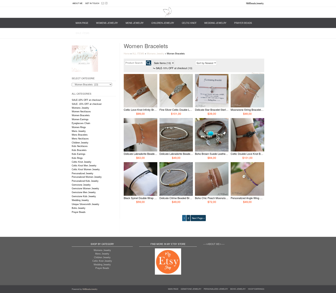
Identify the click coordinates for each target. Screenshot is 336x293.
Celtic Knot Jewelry (81, 162)
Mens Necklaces (80, 138)
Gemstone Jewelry (81, 184)
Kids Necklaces (80, 146)
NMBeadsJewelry (89, 289)
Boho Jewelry (78, 208)
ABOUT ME (77, 3)
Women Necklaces (81, 111)
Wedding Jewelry (215, 22)
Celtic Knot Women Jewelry (86, 169)
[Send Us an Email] (102, 3)
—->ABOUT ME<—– (214, 244)
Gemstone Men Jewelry (84, 192)
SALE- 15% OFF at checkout (87, 104)
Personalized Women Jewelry (87, 177)
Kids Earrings (78, 154)
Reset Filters (259, 73)
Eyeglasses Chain (81, 123)
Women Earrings (80, 119)
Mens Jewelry (135, 22)
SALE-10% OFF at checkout (86, 100)
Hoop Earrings (256, 289)
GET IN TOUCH (92, 3)
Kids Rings (77, 158)
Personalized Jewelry (82, 173)
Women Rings (79, 127)
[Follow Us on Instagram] (106, 3)
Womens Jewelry (107, 22)
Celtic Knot (189, 22)
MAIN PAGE (82, 22)
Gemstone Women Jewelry (85, 188)
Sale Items (82, 33)
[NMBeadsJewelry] (168, 12)
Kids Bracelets (79, 150)
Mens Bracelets (80, 134)
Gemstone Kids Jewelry (84, 196)
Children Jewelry (162, 22)
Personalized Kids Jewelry (85, 181)
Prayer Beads (243, 22)
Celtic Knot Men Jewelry (84, 165)
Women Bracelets (81, 115)
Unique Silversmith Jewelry (85, 204)
